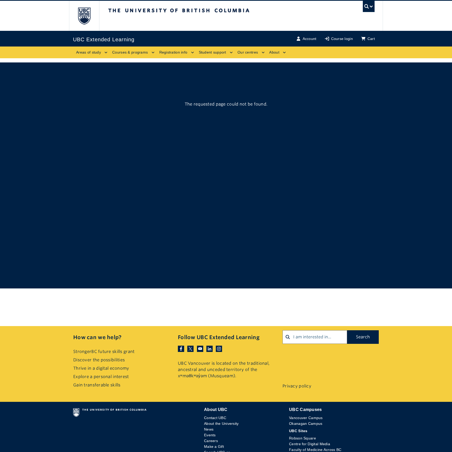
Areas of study (88, 52)
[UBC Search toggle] (369, 8)
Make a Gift (214, 446)
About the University (221, 423)
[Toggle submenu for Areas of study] (106, 52)
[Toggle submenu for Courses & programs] (153, 52)
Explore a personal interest (101, 376)
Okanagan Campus (305, 423)
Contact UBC (215, 418)
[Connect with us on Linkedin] (209, 348)
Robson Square (302, 438)
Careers (211, 441)
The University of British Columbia (84, 16)
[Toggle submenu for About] (284, 52)
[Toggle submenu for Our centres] (263, 52)
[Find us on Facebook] (181, 348)
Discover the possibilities (99, 359)
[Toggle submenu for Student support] (231, 52)
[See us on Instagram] (219, 348)
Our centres (248, 52)
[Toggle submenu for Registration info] (192, 52)
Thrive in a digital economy (101, 368)
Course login (342, 39)
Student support (212, 52)
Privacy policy (296, 386)
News (208, 429)
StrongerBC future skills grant (103, 351)
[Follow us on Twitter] (190, 348)
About (274, 52)
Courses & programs (130, 52)
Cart (371, 39)
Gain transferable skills (97, 385)
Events (210, 435)
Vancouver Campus (306, 418)
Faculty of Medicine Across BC (315, 450)
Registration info (173, 52)
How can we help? (97, 337)
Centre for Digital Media (309, 444)
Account (310, 39)
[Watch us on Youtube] (200, 348)
